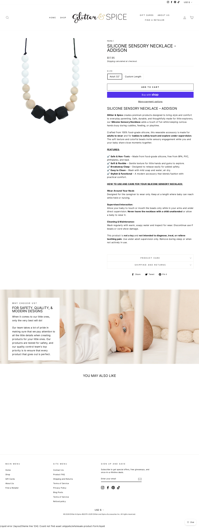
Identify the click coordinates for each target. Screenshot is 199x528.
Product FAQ (59, 474)
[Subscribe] (140, 479)
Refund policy (59, 501)
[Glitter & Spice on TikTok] (118, 487)
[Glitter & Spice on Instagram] (102, 487)
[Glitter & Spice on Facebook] (108, 487)
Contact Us (58, 470)
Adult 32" (115, 76)
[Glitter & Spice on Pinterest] (113, 487)
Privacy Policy (59, 488)
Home (52, 17)
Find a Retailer (154, 20)
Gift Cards (147, 15)
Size (110, 71)
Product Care (150, 258)
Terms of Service (61, 483)
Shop (63, 17)
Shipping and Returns (150, 265)
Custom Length (133, 76)
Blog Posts (58, 492)
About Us (164, 15)
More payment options (150, 101)
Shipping (111, 61)
